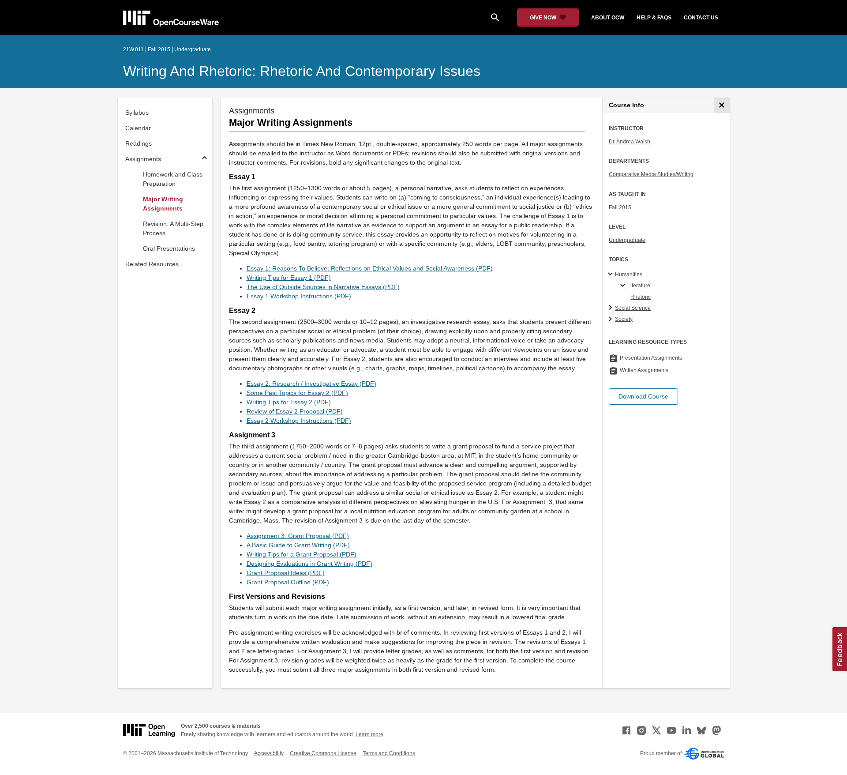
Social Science (633, 308)
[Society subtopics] (612, 319)
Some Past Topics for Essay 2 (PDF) (297, 392)
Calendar (138, 128)
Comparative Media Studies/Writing (651, 174)
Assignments (143, 158)
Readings (138, 143)
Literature (638, 285)
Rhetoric (640, 297)
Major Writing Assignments (163, 204)
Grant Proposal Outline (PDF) (288, 582)
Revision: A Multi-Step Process (173, 228)
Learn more (369, 734)
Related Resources (152, 263)
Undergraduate (627, 240)
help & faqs (654, 18)
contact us (701, 18)
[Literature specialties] (624, 286)
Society (624, 319)
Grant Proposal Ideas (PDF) (286, 572)
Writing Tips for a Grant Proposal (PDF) (301, 554)
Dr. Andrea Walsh (629, 142)
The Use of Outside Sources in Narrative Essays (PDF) (323, 286)
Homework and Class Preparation (172, 179)
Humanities (628, 274)
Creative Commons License (323, 753)
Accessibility (269, 753)
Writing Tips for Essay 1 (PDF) (289, 277)
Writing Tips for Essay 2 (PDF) (289, 402)
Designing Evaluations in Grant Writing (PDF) (309, 563)
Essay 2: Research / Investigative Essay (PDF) (311, 383)
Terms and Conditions (389, 753)
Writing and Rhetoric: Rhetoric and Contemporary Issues (301, 71)
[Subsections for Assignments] (204, 159)
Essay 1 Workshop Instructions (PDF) (299, 296)
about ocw (607, 18)
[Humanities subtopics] (612, 274)
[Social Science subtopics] (612, 308)
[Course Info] (722, 105)
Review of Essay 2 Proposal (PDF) (295, 411)
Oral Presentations (169, 248)
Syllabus (137, 112)
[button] (643, 396)
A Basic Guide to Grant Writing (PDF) (298, 545)
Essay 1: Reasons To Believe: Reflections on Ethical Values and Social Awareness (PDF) (370, 268)
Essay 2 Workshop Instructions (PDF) (299, 420)
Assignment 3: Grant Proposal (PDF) (298, 535)
